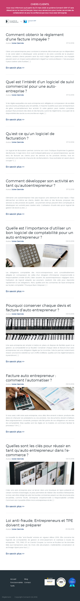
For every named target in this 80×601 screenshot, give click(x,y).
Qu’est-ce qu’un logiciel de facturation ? (30, 135)
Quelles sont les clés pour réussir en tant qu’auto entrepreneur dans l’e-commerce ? (38, 450)
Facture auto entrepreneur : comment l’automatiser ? (31, 377)
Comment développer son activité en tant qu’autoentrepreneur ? (40, 183)
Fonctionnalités (16, 582)
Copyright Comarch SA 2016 (26, 597)
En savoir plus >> (15, 67)
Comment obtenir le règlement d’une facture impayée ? (35, 36)
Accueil (13, 579)
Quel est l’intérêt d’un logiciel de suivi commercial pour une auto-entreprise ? (40, 86)
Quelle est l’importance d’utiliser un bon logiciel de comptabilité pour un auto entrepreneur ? (39, 232)
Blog (26, 579)
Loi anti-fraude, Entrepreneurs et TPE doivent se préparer (39, 522)
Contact (27, 582)
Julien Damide (18, 43)
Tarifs (12, 586)
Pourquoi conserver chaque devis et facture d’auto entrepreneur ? (38, 307)
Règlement (6, 597)
